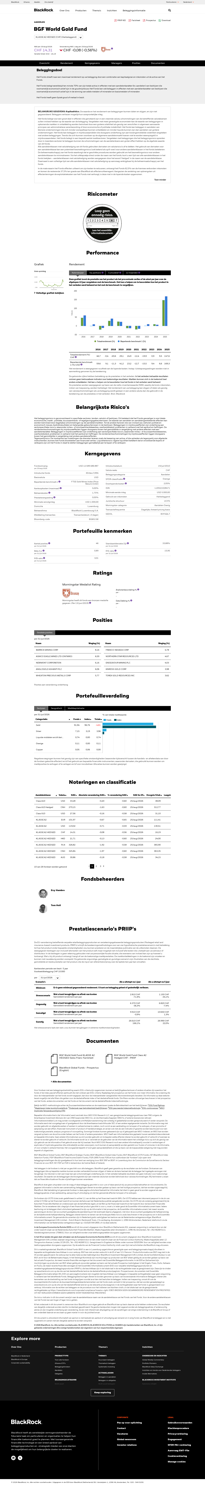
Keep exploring (102, 1393)
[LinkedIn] (13, 1458)
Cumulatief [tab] (113, 273)
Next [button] (103, 866)
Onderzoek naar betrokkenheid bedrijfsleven (87, 1108)
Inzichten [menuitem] (112, 11)
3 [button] (100, 866)
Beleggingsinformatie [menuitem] (134, 11)
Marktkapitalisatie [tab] (76, 708)
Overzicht (44, 63)
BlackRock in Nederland (20, 1356)
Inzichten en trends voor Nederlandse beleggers (161, 1370)
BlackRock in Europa (19, 1359)
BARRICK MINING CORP (47, 650)
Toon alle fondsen (62, 1360)
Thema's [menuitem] (96, 11)
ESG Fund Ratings (156, 1105)
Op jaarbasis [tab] (95, 273)
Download (166, 20)
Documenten (158, 63)
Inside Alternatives (149, 1374)
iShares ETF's (60, 1363)
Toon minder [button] (160, 180)
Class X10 (40, 814)
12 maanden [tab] (132, 273)
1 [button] (92, 866)
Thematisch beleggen (107, 1363)
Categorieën (41, 719)
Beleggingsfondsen (62, 1367)
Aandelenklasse (43, 795)
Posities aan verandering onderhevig (51, 685)
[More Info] (112, 49)
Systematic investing (106, 1367)
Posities (136, 63)
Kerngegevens (92, 63)
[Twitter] (20, 1458)
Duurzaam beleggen (106, 1360)
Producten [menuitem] (80, 11)
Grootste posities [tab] (44, 633)
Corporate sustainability (20, 1363)
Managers (116, 63)
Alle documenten (62, 1082)
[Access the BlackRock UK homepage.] (26, 1424)
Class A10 (40, 801)
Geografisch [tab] (56, 708)
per (36, 978)
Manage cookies (177, 1462)
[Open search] (169, 10)
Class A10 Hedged (44, 807)
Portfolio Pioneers (149, 1363)
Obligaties (59, 1374)
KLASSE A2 (41, 820)
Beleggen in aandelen (107, 1377)
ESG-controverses (149, 1108)
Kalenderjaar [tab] (78, 273)
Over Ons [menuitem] (64, 11)
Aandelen (58, 1370)
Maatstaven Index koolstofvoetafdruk (50, 1108)
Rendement (66, 63)
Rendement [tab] (77, 264)
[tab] (50, 280)
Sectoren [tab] (41, 708)
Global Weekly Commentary (153, 1360)
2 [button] (96, 866)
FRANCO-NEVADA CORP (117, 650)
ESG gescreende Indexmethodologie (124, 1108)
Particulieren (171, 2)
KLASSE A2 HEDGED (46, 832)
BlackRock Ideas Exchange (152, 1367)
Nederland (187, 2)
